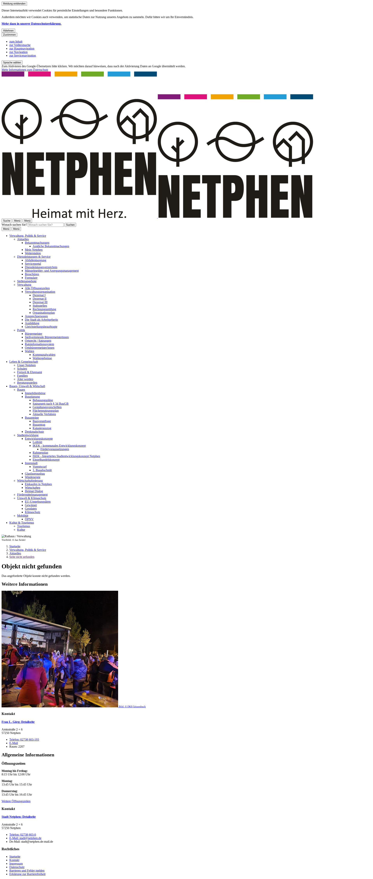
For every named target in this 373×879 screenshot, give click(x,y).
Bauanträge (32, 417)
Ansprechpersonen (36, 316)
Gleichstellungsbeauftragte (41, 326)
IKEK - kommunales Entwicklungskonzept (59, 445)
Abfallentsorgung (35, 260)
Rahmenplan (40, 452)
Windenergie (32, 477)
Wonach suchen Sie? (14, 224)
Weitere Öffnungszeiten (16, 801)
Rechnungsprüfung (44, 309)
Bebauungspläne (43, 400)
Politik (21, 330)
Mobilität (22, 515)
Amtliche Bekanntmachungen (51, 246)
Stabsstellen (40, 305)
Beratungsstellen (27, 382)
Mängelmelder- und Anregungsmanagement (52, 270)
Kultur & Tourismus (21, 522)
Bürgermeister (33, 333)
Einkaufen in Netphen (38, 484)
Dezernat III (40, 302)
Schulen (22, 368)
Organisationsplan (44, 312)
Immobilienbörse (35, 393)
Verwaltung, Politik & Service (27, 235)
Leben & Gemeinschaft (23, 361)
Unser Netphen (26, 365)
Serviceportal (33, 263)
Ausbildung (32, 323)
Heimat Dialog (34, 491)
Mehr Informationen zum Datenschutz (25, 69)
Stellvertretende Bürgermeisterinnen (47, 337)
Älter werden (25, 379)
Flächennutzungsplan (46, 410)
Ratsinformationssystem (39, 344)
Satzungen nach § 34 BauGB (51, 403)
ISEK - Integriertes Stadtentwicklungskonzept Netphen (66, 456)
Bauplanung (32, 396)
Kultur (21, 529)
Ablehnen (8, 30)
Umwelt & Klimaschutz (31, 498)
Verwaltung (24, 284)
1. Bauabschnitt (42, 470)
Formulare (31, 277)
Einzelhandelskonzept (46, 459)
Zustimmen (9, 34)
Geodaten (31, 508)
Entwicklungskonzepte (39, 438)
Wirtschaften (32, 487)
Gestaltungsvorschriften (47, 407)
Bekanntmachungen (37, 242)
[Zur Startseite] (157, 216)
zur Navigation (18, 52)
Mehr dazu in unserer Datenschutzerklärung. (31, 23)
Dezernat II (39, 298)
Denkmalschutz (34, 431)
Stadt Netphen (19, 816)
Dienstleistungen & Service (34, 256)
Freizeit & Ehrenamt (29, 372)
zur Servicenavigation (22, 55)
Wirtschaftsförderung (30, 480)
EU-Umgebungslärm (38, 501)
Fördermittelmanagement (32, 494)
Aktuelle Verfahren (44, 414)
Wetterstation (33, 253)
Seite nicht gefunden (21, 556)
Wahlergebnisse (42, 358)
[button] (186, 649)
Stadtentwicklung (27, 435)
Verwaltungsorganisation (40, 291)
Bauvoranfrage (42, 421)
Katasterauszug (42, 428)
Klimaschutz (32, 512)
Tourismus (23, 526)
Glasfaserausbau (35, 473)
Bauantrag (39, 424)
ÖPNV (29, 519)
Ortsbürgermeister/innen (39, 347)
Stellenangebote (27, 281)
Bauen (21, 389)
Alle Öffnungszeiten (37, 288)
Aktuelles (23, 239)
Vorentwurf (40, 466)
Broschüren (32, 274)
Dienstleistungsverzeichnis (41, 267)
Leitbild (37, 442)
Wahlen (29, 351)
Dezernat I (39, 295)
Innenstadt (31, 463)
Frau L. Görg (18, 721)
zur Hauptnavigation (21, 48)
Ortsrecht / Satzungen (38, 340)
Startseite (14, 546)
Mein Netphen (34, 249)
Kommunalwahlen (44, 354)
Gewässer (31, 505)
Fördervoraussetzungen (54, 449)
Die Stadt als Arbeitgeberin (41, 319)
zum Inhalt (15, 41)
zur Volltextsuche (20, 45)
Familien (22, 375)
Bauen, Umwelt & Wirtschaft (27, 386)
